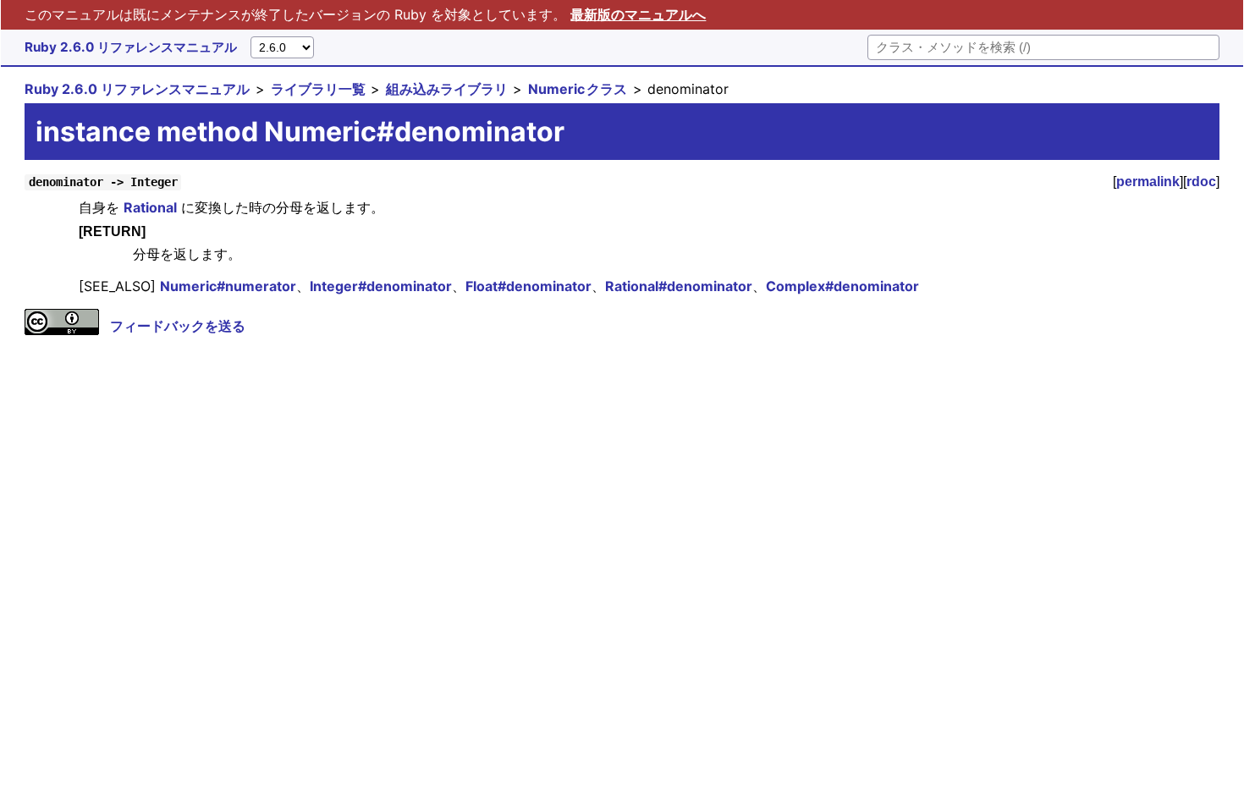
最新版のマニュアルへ (638, 14)
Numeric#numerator (228, 286)
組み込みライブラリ (447, 88)
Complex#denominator (842, 286)
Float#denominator (528, 286)
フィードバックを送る (177, 325)
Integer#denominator (381, 286)
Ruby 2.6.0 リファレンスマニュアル (131, 47)
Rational (150, 207)
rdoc (1201, 181)
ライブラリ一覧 (318, 88)
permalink (1148, 181)
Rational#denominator (678, 286)
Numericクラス (577, 88)
